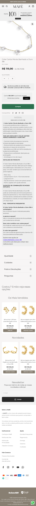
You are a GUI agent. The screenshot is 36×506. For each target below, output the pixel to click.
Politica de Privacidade (5, 441)
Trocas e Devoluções (8, 456)
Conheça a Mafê (7, 434)
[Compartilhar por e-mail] (22, 113)
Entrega (22, 440)
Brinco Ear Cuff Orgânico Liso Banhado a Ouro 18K (10, 362)
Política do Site (6, 437)
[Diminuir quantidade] (4, 78)
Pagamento (23, 437)
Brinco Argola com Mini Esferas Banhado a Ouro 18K (28, 321)
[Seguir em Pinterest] (13, 467)
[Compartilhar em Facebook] (12, 113)
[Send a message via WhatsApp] (33, 503)
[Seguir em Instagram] (8, 467)
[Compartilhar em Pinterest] (19, 113)
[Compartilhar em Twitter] (16, 113)
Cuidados (23, 447)
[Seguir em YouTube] (18, 467)
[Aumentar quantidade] (12, 78)
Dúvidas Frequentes (26, 434)
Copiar (26, 98)
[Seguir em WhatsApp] (23, 467)
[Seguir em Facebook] (3, 467)
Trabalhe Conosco (7, 445)
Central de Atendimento (6, 460)
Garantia (22, 443)
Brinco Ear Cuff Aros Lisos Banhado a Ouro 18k (10, 321)
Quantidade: (6, 75)
